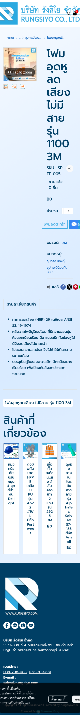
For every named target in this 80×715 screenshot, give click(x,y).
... (19, 38)
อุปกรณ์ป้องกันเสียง (37, 38)
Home (10, 38)
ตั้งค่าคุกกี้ (58, 699)
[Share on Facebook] (63, 287)
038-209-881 (40, 672)
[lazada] (30, 625)
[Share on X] (69, 287)
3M (64, 242)
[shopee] (22, 625)
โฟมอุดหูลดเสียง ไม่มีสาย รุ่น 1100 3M (38, 403)
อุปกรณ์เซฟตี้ (56, 261)
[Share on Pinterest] (75, 287)
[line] (14, 625)
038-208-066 (15, 672)
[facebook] (6, 625)
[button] (69, 13)
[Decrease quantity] (63, 211)
